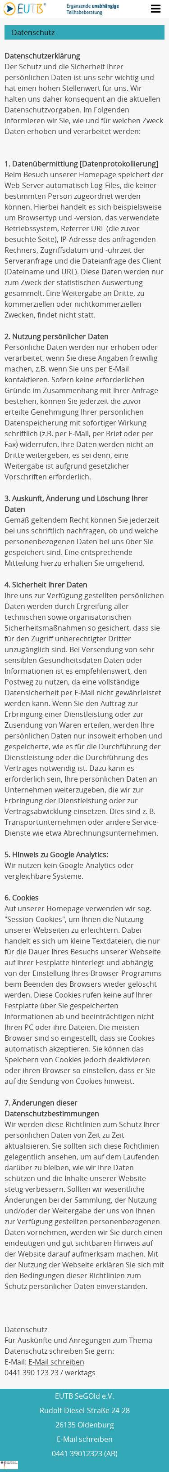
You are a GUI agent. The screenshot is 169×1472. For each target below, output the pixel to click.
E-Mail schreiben (56, 1362)
